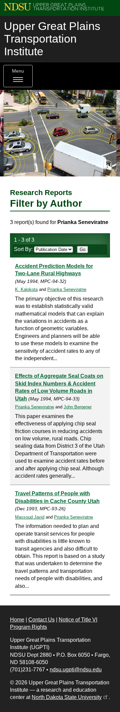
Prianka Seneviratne (66, 289)
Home (17, 619)
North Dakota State (70, 697)
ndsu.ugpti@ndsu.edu (76, 669)
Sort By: (24, 249)
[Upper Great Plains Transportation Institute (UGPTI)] (54, 6)
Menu (18, 71)
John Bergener (78, 406)
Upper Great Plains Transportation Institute (52, 39)
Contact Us (41, 619)
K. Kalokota (26, 289)
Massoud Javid (29, 517)
